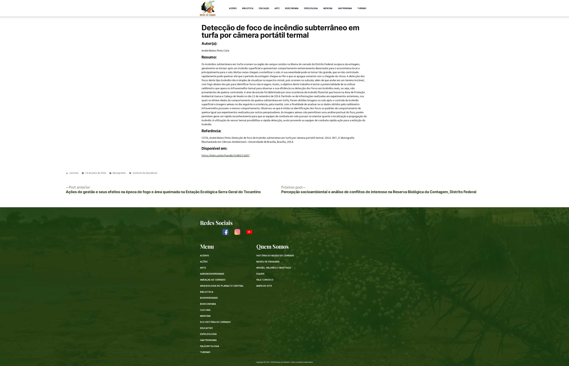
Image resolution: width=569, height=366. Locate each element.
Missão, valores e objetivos (273, 267)
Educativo (206, 328)
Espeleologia (311, 8)
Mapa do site (264, 285)
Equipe (260, 273)
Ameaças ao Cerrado (213, 279)
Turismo (361, 8)
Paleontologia (209, 346)
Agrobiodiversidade (212, 273)
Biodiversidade (209, 297)
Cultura (205, 309)
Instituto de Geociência (145, 172)
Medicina (327, 8)
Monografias (119, 172)
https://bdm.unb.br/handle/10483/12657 (226, 155)
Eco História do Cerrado (215, 321)
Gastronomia (345, 8)
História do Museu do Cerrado (275, 255)
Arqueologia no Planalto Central (222, 285)
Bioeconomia (291, 8)
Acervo (232, 8)
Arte (277, 8)
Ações (204, 261)
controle (73, 172)
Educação (264, 8)
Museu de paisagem (267, 261)
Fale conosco (264, 279)
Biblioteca (247, 8)
